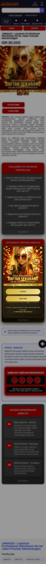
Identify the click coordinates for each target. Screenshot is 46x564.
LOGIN (23, 291)
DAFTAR (23, 299)
